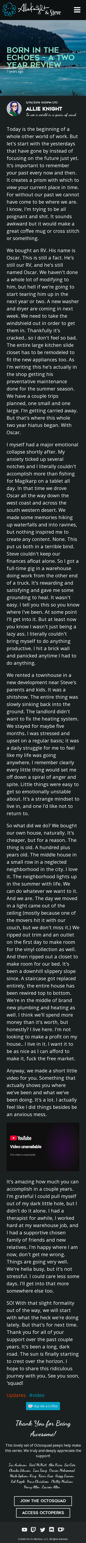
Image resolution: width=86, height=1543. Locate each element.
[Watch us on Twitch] (33, 1530)
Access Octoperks (43, 1513)
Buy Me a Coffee (46, 1406)
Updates (16, 1395)
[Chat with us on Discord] (51, 1530)
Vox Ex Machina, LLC (37, 1539)
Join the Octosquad (43, 1501)
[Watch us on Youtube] (24, 1530)
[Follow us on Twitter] (42, 1530)
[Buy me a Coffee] (61, 1530)
